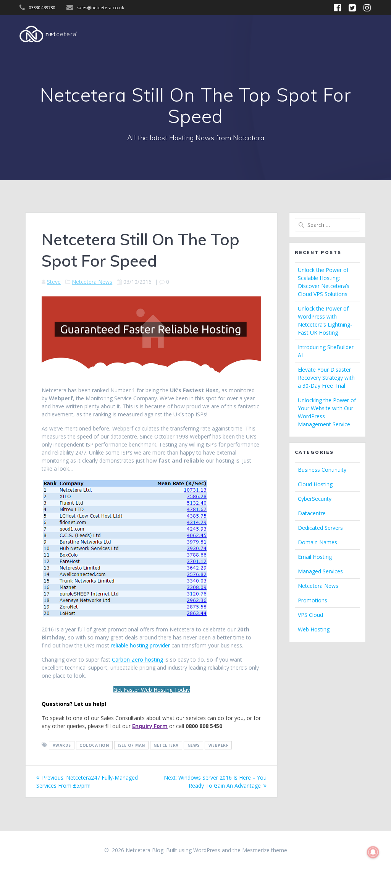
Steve (54, 281)
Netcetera (166, 745)
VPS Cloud (310, 614)
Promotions (312, 600)
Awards (62, 745)
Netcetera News (92, 281)
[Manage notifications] (373, 852)
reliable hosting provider (140, 645)
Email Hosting (315, 556)
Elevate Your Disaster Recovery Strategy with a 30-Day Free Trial (326, 377)
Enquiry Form (150, 726)
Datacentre (312, 513)
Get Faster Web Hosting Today (151, 689)
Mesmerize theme (264, 850)
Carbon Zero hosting (137, 659)
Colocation (94, 745)
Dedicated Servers (320, 527)
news (193, 745)
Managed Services (320, 571)
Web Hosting (314, 629)
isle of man (131, 745)
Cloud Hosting (315, 484)
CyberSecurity (314, 498)
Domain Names (317, 542)
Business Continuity (322, 469)
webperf (218, 745)
